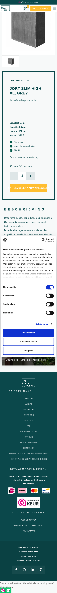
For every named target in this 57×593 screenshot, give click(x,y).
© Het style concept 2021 (29, 547)
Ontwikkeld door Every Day (28, 560)
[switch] (50, 296)
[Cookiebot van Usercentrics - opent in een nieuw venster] (42, 240)
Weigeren (28, 350)
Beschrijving (25, 209)
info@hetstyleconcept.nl (28, 525)
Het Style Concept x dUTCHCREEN (29, 459)
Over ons (29, 415)
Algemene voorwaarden (28, 552)
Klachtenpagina (28, 442)
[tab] (25, 209)
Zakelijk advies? (41, 8)
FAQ (29, 426)
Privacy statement (28, 556)
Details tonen (42, 324)
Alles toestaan (28, 332)
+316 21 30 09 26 (28, 520)
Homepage (28, 448)
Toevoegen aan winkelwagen (29, 188)
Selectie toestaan (28, 342)
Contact (28, 420)
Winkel (28, 404)
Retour (29, 437)
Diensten (28, 398)
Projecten (28, 409)
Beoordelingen (28, 431)
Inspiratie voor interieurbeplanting (29, 453)
